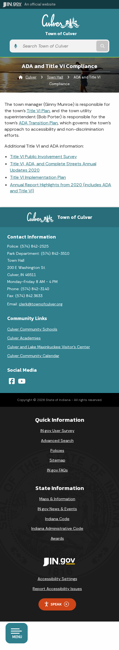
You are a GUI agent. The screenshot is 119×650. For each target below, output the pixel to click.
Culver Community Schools (32, 329)
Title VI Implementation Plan (38, 177)
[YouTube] (21, 381)
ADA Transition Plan (38, 123)
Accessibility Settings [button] (57, 578)
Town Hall (55, 77)
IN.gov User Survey (57, 430)
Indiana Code (57, 518)
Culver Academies (24, 338)
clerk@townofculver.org (41, 304)
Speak (56, 604)
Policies (57, 450)
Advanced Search (57, 440)
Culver (31, 77)
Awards (57, 538)
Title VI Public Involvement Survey (43, 156)
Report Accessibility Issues (57, 588)
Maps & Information (57, 498)
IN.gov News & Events (57, 508)
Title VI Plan (38, 111)
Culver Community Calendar (33, 355)
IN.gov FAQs (57, 470)
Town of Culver (61, 33)
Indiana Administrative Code (57, 528)
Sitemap (57, 460)
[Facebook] (12, 381)
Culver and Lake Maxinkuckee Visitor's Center (48, 346)
